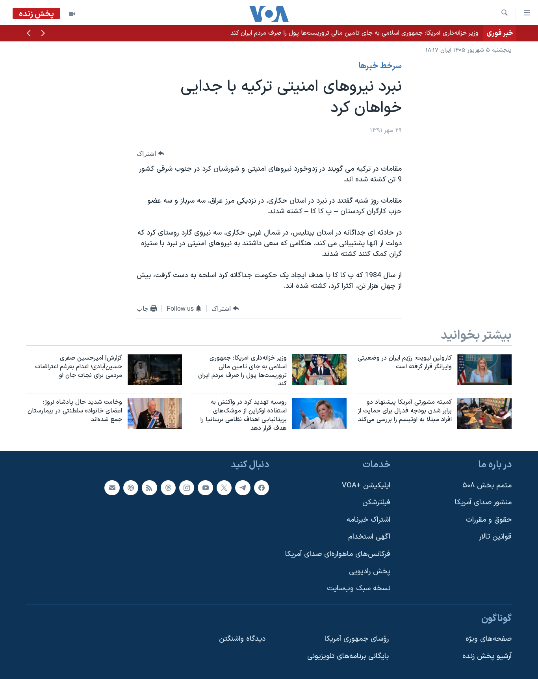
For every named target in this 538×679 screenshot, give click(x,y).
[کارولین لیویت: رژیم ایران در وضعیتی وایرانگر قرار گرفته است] (484, 369)
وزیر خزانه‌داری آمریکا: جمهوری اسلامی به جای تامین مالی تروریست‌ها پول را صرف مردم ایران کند (354, 33)
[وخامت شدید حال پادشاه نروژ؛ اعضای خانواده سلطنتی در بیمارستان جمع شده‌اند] (155, 413)
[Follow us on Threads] (168, 487)
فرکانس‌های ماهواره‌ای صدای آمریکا (337, 554)
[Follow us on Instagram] (186, 487)
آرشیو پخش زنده (487, 656)
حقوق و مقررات (489, 519)
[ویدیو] (72, 14)
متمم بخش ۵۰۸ (487, 485)
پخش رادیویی (369, 571)
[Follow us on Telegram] (242, 487)
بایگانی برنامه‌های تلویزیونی (348, 656)
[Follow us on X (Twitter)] (224, 487)
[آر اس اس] (149, 487)
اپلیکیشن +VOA (366, 485)
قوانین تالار (495, 537)
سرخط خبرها (380, 66)
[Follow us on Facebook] (261, 487)
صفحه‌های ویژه (489, 639)
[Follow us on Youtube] (205, 487)
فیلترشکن (376, 502)
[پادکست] (130, 487)
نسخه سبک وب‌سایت (358, 588)
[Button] (150, 153)
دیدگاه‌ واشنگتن (242, 639)
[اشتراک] (111, 487)
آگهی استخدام (369, 537)
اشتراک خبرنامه (368, 519)
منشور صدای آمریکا (483, 502)
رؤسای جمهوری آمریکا (357, 639)
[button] (43, 34)
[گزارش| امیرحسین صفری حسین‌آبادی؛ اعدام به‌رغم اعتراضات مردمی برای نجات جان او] (155, 369)
